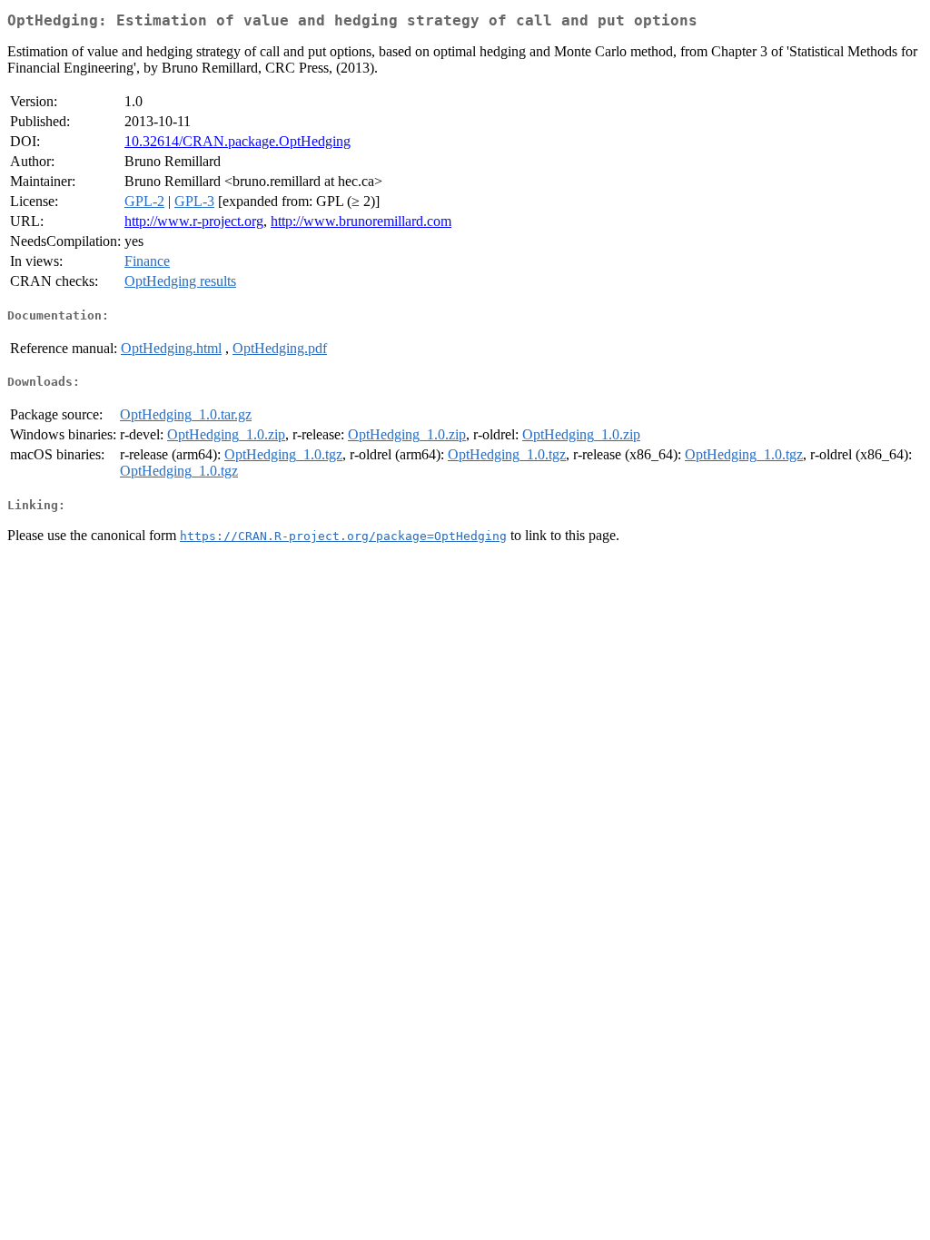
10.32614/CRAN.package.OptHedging (237, 141)
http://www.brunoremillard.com (361, 221)
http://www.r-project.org (193, 221)
